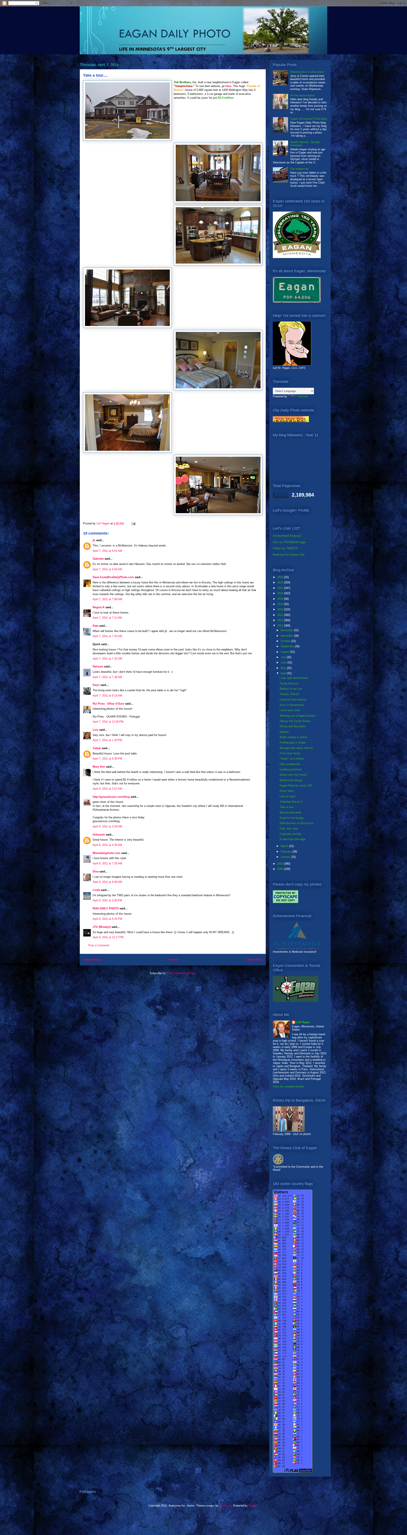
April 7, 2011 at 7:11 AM (107, 617)
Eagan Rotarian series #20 (296, 785)
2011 (280, 625)
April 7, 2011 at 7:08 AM (107, 599)
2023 (280, 577)
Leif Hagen (303, 1022)
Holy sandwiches (290, 764)
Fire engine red (299, 168)
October (286, 641)
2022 (280, 582)
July (284, 657)
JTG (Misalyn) (102, 926)
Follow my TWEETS (285, 548)
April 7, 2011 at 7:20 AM (107, 636)
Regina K (99, 607)
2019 (280, 598)
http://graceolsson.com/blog (111, 796)
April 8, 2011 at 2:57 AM (107, 788)
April (284, 673)
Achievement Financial (287, 535)
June (284, 662)
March (285, 846)
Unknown (99, 834)
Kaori (96, 685)
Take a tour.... (288, 807)
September (288, 646)
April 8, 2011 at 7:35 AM (107, 863)
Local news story (290, 710)
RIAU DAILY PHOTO (106, 908)
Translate (302, 396)
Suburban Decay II (291, 801)
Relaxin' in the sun (291, 688)
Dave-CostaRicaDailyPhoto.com (113, 577)
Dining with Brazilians (293, 726)
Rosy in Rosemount (292, 704)
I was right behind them (294, 678)
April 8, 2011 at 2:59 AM (107, 826)
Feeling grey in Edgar (293, 742)
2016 (280, 604)
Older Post (254, 959)
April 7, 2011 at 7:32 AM (107, 658)
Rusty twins (287, 790)
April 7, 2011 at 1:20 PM (107, 740)
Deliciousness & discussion (307, 71)
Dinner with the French (293, 774)
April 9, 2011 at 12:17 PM (108, 937)
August (285, 651)
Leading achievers (291, 769)
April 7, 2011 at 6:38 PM (107, 758)
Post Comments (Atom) (181, 973)
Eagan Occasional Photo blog (308, 118)
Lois (95, 729)
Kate (95, 625)
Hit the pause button (302, 95)
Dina (96, 871)
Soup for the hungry (292, 817)
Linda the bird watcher (293, 699)
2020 (280, 593)
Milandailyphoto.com (106, 853)
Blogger (253, 1505)
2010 (280, 863)
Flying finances (289, 683)
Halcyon (98, 666)
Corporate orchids (290, 834)
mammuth (225, 1505)
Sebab (97, 748)
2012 (280, 620)
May (284, 668)
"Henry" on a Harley (292, 758)
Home (173, 959)
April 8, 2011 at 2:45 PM (107, 900)
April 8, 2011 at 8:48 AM (107, 881)
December (287, 630)
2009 (280, 869)
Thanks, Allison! (289, 694)
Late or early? (288, 796)
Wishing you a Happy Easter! (297, 715)
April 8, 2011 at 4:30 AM (107, 845)
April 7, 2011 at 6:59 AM (107, 569)
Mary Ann (99, 766)
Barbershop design (291, 780)
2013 (280, 615)
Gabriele (98, 558)
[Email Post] (133, 523)
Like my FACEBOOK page (289, 542)
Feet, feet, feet (289, 828)
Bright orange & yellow (293, 737)
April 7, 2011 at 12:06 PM (108, 721)
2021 (280, 588)
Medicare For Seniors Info (289, 554)
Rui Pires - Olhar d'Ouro (108, 703)
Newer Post (92, 959)
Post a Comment (98, 945)
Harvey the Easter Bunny (295, 721)
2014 (280, 609)
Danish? (285, 731)
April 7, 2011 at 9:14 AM (107, 695)
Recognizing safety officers (296, 748)
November (287, 635)
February (286, 851)
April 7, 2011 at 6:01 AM (107, 550)
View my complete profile (288, 1086)
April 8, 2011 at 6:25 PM (107, 918)
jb (94, 540)
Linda (96, 890)
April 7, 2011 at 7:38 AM (107, 677)
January (286, 856)
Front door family (290, 753)
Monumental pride (290, 812)
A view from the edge (292, 839)
